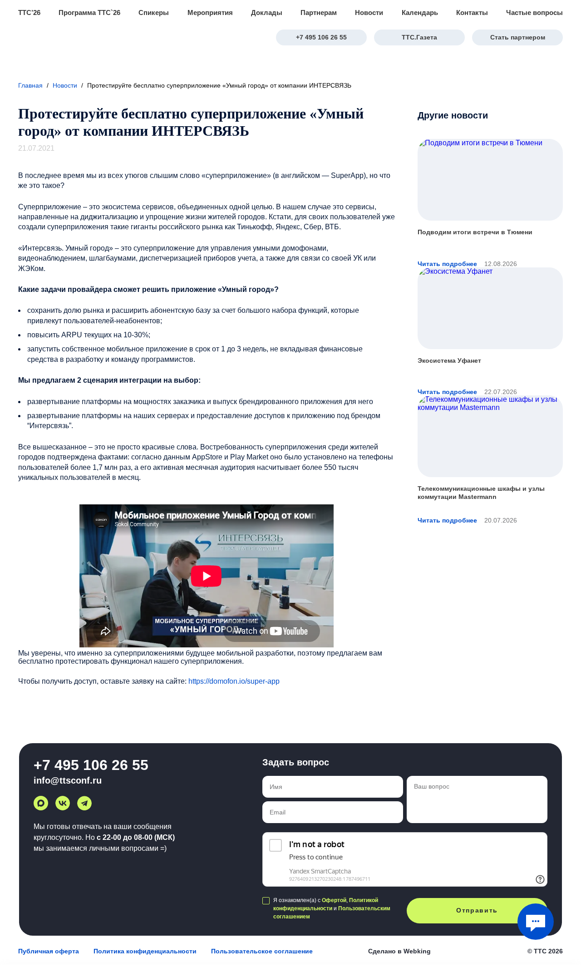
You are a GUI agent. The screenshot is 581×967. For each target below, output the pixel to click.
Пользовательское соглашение (262, 951)
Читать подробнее (447, 263)
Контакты (472, 12)
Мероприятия (210, 12)
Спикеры (153, 12)
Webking (417, 951)
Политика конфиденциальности (145, 951)
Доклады (266, 12)
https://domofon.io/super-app (234, 681)
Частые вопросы (534, 12)
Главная (30, 85)
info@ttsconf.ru (68, 780)
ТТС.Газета (419, 37)
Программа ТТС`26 (89, 12)
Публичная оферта (48, 951)
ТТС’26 (29, 12)
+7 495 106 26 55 (321, 37)
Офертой (334, 900)
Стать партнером (517, 37)
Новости (369, 12)
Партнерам (318, 12)
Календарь (420, 12)
